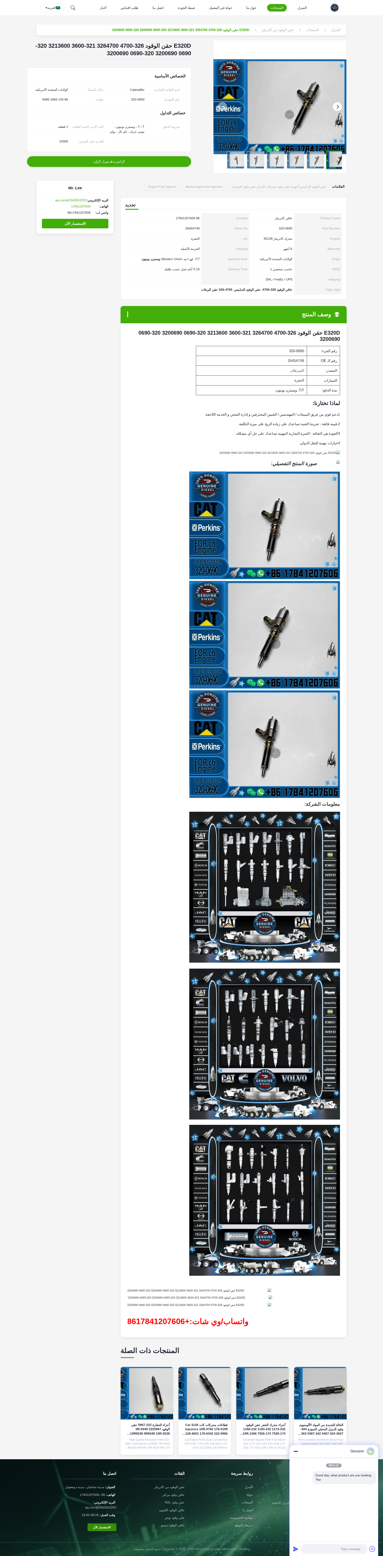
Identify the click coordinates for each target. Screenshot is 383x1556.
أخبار (103, 8)
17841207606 (81, 206)
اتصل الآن (262, 1448)
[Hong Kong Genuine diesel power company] (335, 7)
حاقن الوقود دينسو (173, 1525)
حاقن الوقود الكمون (172, 1510)
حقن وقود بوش (175, 1517)
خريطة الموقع (244, 1525)
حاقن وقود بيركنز (173, 1495)
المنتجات (277, 8)
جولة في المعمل (220, 8)
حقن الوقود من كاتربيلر (169, 1487)
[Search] (72, 7)
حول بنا (251, 8)
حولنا (250, 1495)
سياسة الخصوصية (241, 1517)
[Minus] (295, 1451)
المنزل (302, 8)
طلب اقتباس (129, 8)
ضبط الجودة (186, 8)
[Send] (295, 1549)
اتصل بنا (158, 8)
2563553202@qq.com (70, 200)
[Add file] (372, 1549)
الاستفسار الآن (75, 223)
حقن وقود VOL (175, 1502)
